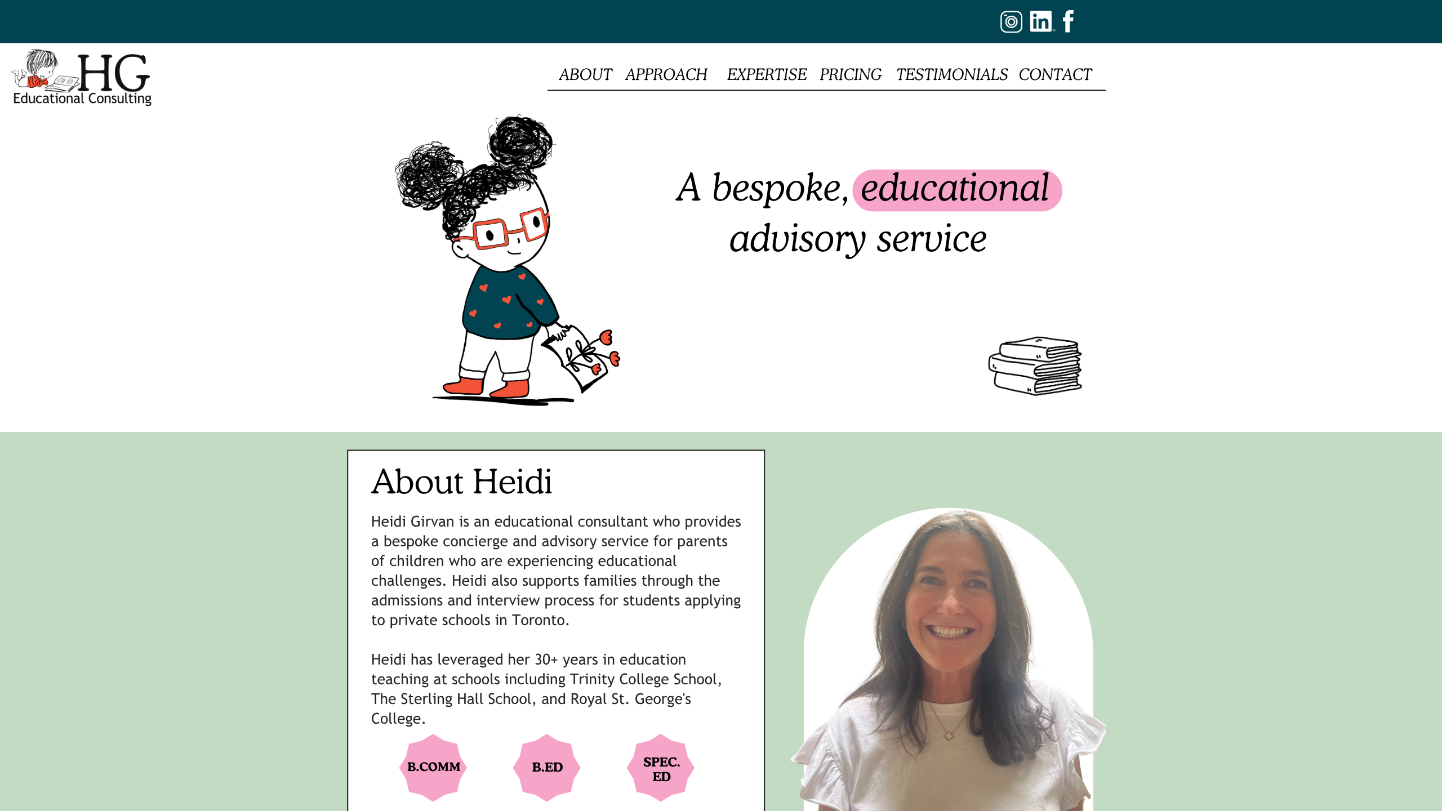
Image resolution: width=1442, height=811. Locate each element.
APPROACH (666, 74)
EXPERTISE (767, 74)
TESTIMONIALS (953, 74)
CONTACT (1055, 74)
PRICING (851, 74)
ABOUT (585, 74)
